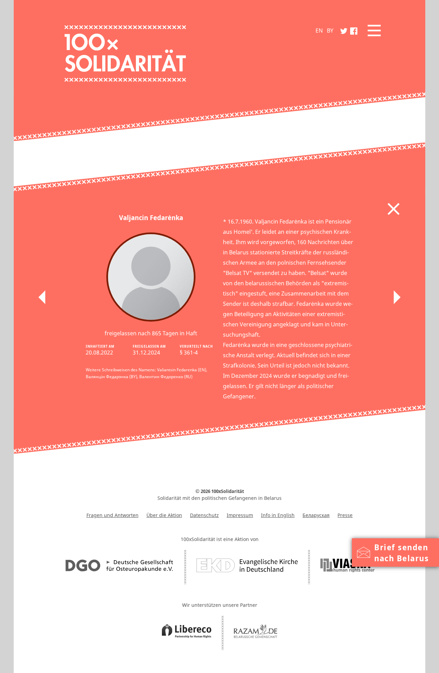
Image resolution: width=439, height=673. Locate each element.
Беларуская (316, 515)
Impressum (240, 515)
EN (319, 30)
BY (330, 30)
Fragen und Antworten (112, 515)
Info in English (278, 515)
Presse (345, 515)
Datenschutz (204, 515)
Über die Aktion (164, 515)
